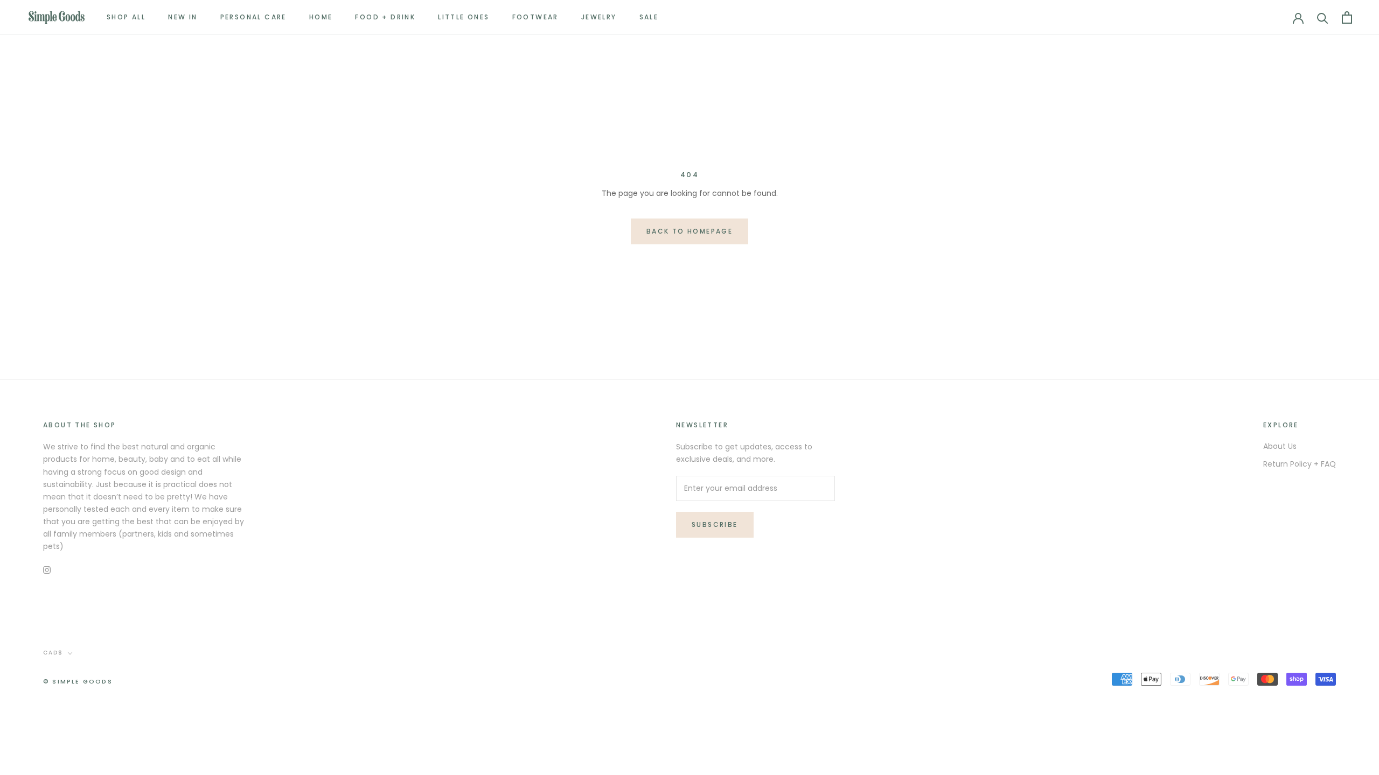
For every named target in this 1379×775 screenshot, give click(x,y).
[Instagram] (47, 569)
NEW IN (182, 17)
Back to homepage (689, 231)
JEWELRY (599, 17)
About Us (1280, 446)
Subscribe (715, 524)
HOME (321, 17)
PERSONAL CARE (253, 17)
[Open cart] (1347, 17)
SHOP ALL (126, 17)
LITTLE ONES (463, 17)
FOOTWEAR (535, 17)
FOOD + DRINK (385, 17)
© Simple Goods (78, 681)
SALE (649, 17)
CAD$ (53, 653)
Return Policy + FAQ (1299, 464)
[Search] (1322, 17)
